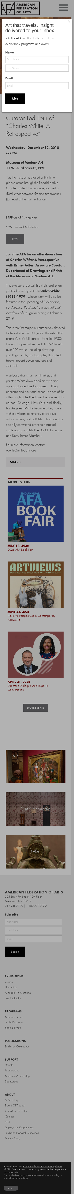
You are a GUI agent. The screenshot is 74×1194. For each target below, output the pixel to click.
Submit (15, 98)
